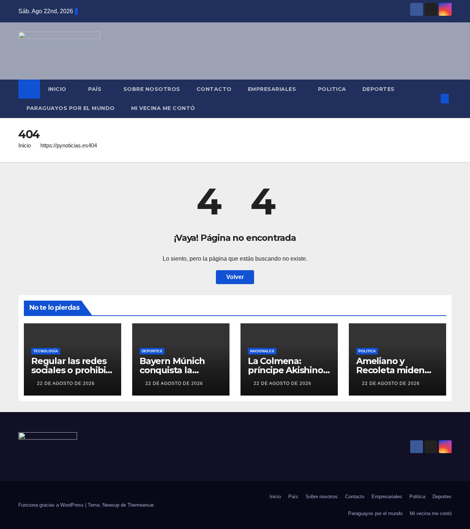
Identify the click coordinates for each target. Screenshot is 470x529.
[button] (432, 98)
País (95, 89)
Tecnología (45, 351)
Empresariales (273, 89)
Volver (235, 277)
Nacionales (262, 351)
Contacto (214, 89)
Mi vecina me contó (163, 108)
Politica (332, 89)
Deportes (378, 89)
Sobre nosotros (151, 89)
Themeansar (140, 505)
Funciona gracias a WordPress (51, 505)
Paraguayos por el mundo (70, 108)
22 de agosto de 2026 (66, 383)
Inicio (58, 89)
